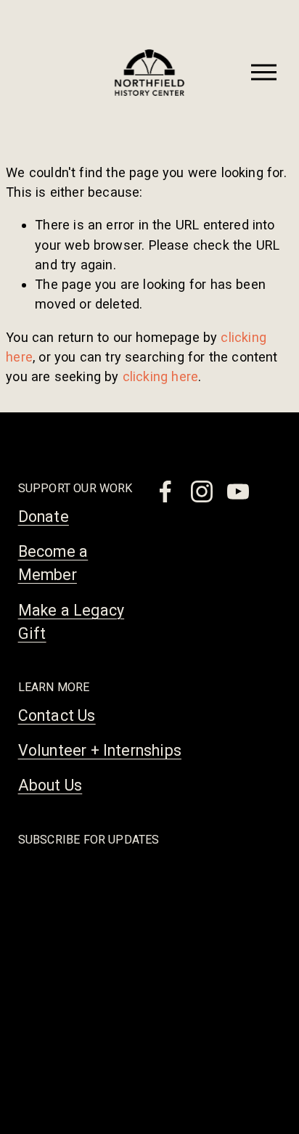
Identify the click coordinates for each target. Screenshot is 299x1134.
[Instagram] (201, 491)
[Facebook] (165, 491)
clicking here (160, 376)
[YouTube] (238, 491)
